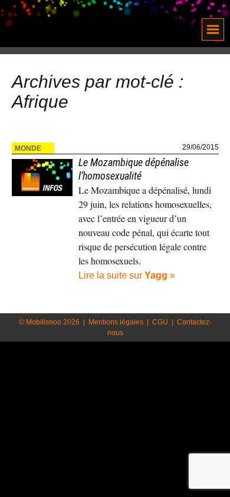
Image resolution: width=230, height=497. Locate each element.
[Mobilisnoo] (81, 25)
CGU (160, 322)
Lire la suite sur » (126, 275)
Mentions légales (115, 322)
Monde (28, 148)
